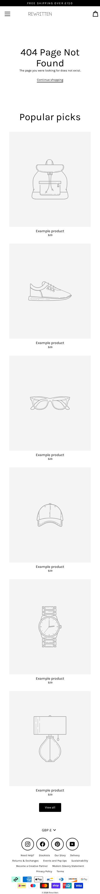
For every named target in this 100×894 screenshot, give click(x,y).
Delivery (75, 855)
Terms (60, 871)
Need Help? (27, 855)
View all (50, 807)
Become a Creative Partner (32, 866)
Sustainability (79, 860)
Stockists (44, 855)
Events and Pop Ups (55, 860)
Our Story (60, 855)
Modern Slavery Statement (68, 866)
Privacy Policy (44, 871)
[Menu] (7, 14)
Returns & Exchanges (25, 860)
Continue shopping (50, 79)
